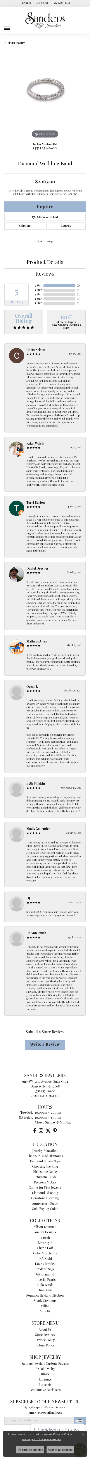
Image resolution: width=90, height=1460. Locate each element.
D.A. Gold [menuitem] (45, 1259)
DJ (28, 898)
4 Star (38, 290)
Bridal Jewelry (16, 43)
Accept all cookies (60, 1449)
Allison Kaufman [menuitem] (45, 1227)
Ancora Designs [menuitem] (45, 1232)
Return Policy (45, 1345)
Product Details (45, 262)
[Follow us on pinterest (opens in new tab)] (55, 1130)
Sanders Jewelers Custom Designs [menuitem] (45, 1364)
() (78, 285)
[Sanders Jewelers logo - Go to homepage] (45, 20)
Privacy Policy (45, 1340)
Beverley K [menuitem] (45, 1243)
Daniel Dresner (37, 568)
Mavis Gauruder (38, 829)
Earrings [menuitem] (45, 1379)
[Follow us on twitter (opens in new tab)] (48, 1130)
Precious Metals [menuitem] (45, 1182)
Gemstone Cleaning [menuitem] (45, 1198)
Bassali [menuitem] (45, 1237)
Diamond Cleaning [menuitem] (45, 1193)
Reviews (45, 274)
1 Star (38, 303)
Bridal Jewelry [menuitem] (45, 1369)
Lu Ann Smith (36, 933)
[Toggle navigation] (7, 26)
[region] (45, 98)
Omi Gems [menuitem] (45, 1290)
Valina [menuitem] (45, 1306)
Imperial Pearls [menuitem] (45, 1280)
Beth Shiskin (35, 783)
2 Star (38, 299)
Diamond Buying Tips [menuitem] (45, 1161)
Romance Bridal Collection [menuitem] (45, 1295)
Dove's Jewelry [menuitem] (45, 1264)
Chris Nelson (35, 350)
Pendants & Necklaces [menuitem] (45, 1390)
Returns (66, 226)
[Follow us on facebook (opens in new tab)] (34, 1130)
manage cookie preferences (41, 1439)
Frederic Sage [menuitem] (45, 1269)
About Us (45, 1330)
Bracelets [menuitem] (45, 1385)
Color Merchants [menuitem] (45, 1253)
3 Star (38, 294)
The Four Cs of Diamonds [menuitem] (45, 1156)
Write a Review (45, 1045)
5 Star (38, 285)
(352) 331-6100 (45, 148)
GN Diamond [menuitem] (45, 1274)
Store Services (45, 1335)
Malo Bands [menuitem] (45, 1285)
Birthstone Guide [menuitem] (45, 1172)
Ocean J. (32, 687)
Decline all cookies (30, 1449)
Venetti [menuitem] (45, 1311)
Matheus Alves (36, 641)
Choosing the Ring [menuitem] (45, 1167)
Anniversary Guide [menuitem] (45, 1203)
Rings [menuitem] (45, 1374)
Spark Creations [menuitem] (45, 1301)
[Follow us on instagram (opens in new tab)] (41, 1130)
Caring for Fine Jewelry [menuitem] (45, 1188)
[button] (25, 3)
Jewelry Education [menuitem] (45, 1151)
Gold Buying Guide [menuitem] (45, 1209)
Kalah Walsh (35, 443)
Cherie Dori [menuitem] (45, 1248)
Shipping (25, 226)
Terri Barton (35, 503)
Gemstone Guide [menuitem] (45, 1177)
